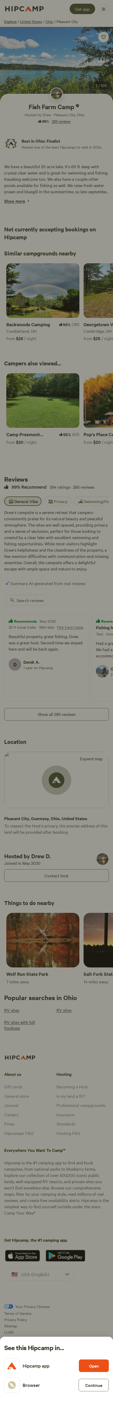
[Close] (56, 700)
